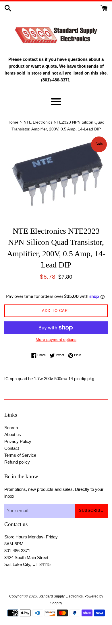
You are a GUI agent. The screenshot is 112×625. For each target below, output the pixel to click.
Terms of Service (20, 455)
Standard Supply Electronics (60, 596)
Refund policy (17, 462)
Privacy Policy (17, 441)
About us (12, 434)
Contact (11, 448)
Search (11, 427)
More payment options (56, 339)
